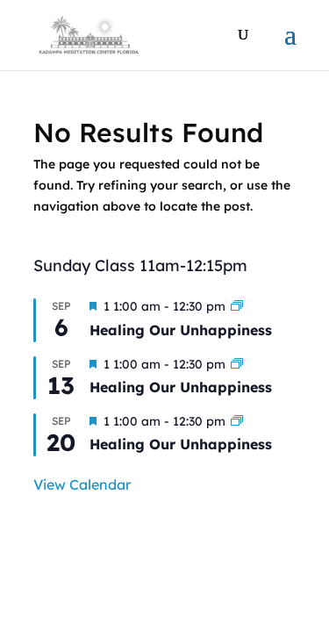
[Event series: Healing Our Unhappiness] (237, 306)
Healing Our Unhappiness (180, 330)
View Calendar (82, 484)
